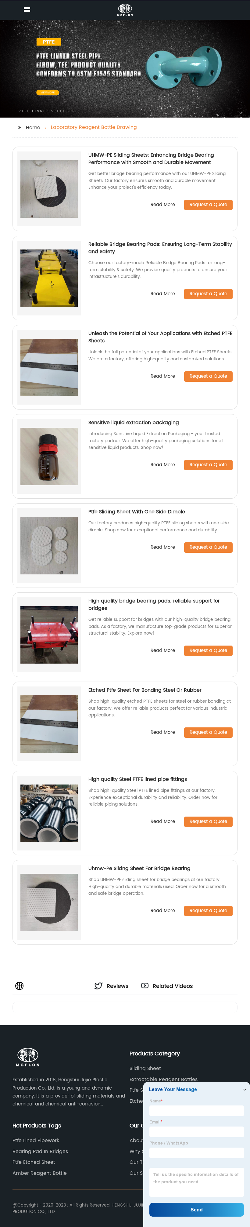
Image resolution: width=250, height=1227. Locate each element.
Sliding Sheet (145, 1068)
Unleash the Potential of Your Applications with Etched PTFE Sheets (160, 337)
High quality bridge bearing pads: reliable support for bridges (154, 604)
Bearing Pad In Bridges (40, 1151)
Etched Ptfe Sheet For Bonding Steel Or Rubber (145, 690)
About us (140, 1141)
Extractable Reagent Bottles (164, 1079)
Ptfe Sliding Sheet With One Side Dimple (136, 512)
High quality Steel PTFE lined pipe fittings (137, 779)
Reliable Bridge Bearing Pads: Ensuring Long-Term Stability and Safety (160, 248)
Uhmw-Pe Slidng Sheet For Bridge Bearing (139, 868)
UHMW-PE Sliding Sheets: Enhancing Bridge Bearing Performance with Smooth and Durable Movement (151, 158)
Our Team (142, 1162)
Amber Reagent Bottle (39, 1173)
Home (33, 128)
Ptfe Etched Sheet (33, 1162)
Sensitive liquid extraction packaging (133, 423)
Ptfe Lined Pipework (35, 1140)
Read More (163, 205)
